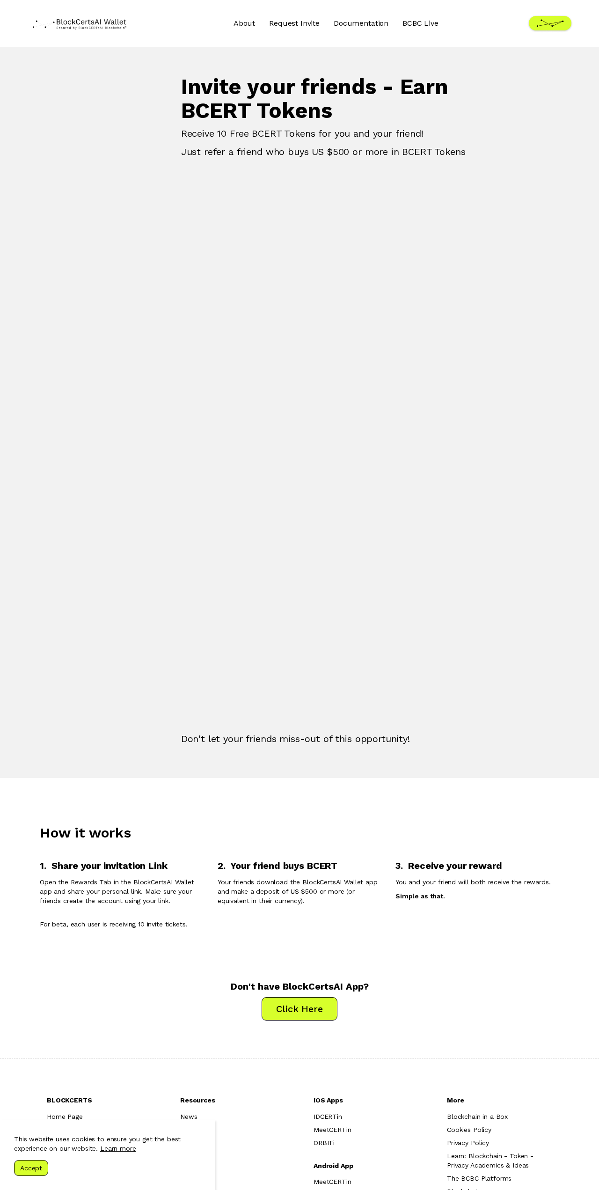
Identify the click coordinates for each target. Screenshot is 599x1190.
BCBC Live (420, 23)
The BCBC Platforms (479, 1178)
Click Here (299, 1008)
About (244, 23)
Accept (31, 1168)
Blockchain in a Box (477, 1116)
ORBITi (324, 1142)
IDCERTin (328, 1116)
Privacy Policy (468, 1142)
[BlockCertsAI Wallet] (79, 23)
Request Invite (294, 23)
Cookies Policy (469, 1129)
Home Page (65, 1116)
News (188, 1116)
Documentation (361, 23)
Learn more (118, 1148)
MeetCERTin (332, 1129)
